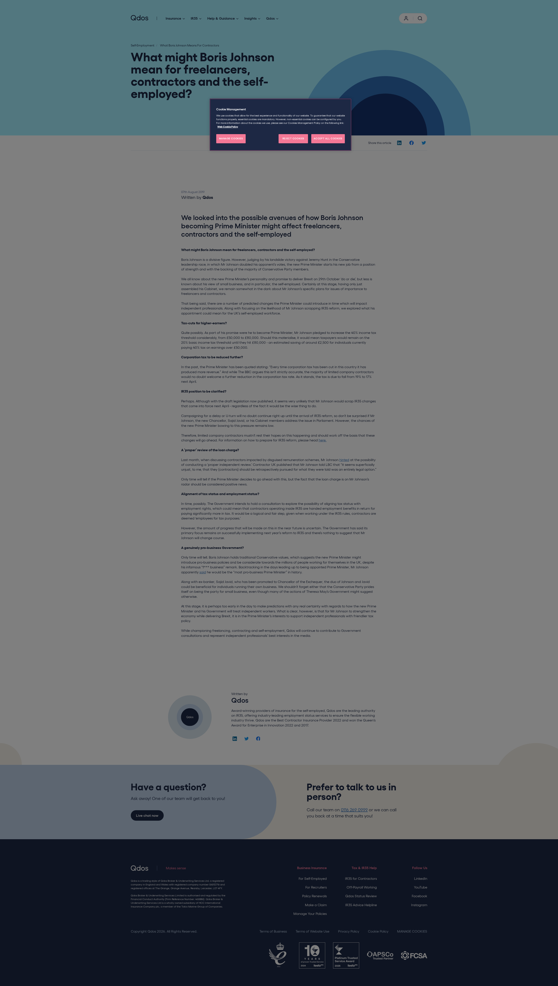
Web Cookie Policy (227, 126)
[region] (280, 125)
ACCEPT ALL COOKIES (328, 138)
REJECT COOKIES (293, 138)
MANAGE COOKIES (231, 138)
